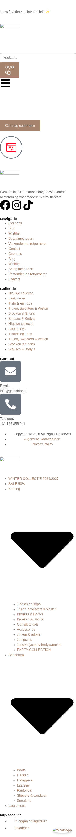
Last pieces (17, 298)
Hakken (22, 775)
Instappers (25, 780)
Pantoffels (24, 790)
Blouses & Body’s (21, 318)
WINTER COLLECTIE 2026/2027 (33, 479)
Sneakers (24, 800)
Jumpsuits (24, 639)
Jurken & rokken (29, 634)
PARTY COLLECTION (34, 650)
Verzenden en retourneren (28, 243)
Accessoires (26, 629)
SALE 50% (16, 484)
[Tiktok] (28, 205)
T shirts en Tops (20, 303)
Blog (11, 228)
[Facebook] (5, 205)
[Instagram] (16, 205)
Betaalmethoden (20, 238)
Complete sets (27, 624)
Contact (14, 248)
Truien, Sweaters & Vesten (28, 308)
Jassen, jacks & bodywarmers (39, 645)
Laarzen (23, 785)
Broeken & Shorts (21, 313)
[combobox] (38, 57)
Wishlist (14, 233)
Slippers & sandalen (32, 795)
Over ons (15, 223)
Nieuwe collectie (20, 293)
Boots (21, 770)
